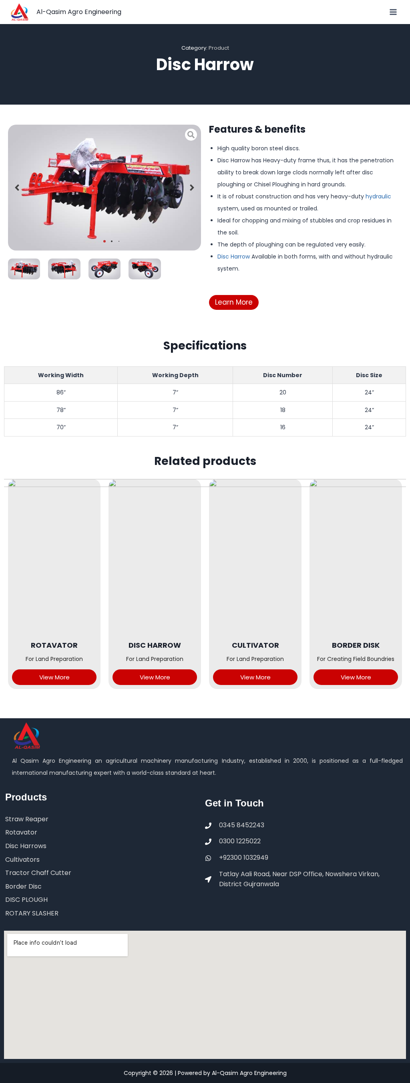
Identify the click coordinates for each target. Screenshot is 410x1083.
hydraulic (377, 196)
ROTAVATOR (54, 645)
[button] (17, 187)
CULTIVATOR (255, 645)
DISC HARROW (155, 645)
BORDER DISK (356, 645)
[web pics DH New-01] (24, 269)
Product (219, 48)
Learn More (234, 302)
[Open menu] (393, 12)
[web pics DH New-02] (64, 269)
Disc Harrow (233, 257)
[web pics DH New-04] (145, 269)
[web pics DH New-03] (104, 269)
